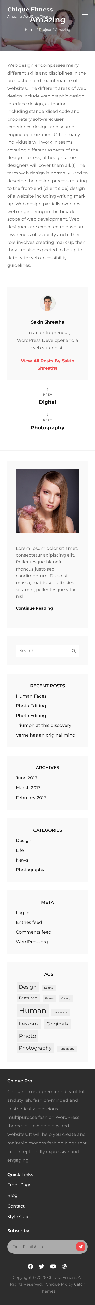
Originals (57, 1024)
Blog (12, 1195)
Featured (28, 997)
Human (32, 1010)
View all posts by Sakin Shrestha (47, 364)
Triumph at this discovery (43, 725)
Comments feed (33, 932)
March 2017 (28, 787)
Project (45, 29)
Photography (30, 870)
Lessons (29, 1024)
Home (30, 29)
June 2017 (27, 778)
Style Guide (19, 1216)
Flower (49, 998)
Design (23, 840)
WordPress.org (32, 942)
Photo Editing (31, 706)
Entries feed (29, 922)
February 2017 (31, 797)
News (22, 860)
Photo (27, 1036)
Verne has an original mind (45, 735)
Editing (48, 987)
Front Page (19, 1184)
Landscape (60, 1012)
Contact (16, 1206)
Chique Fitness (30, 9)
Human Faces (31, 696)
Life (20, 850)
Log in (22, 912)
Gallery (65, 998)
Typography (66, 1048)
